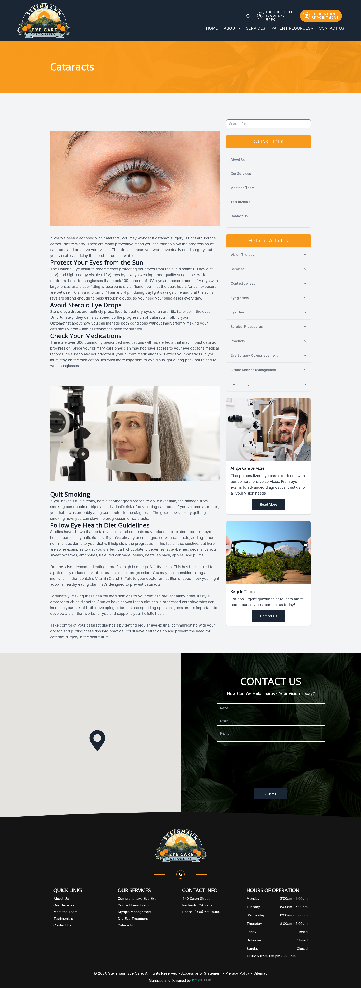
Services (255, 28)
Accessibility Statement (201, 973)
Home (212, 28)
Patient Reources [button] (290, 28)
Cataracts (125, 925)
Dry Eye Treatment (133, 918)
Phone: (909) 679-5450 (201, 912)
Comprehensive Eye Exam (138, 898)
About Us (237, 159)
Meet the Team (242, 188)
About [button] (231, 28)
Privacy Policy (237, 973)
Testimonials (240, 202)
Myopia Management (134, 912)
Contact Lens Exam (133, 905)
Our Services (240, 173)
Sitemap (261, 973)
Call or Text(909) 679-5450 (279, 15)
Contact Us (331, 28)
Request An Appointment (325, 15)
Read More (268, 504)
